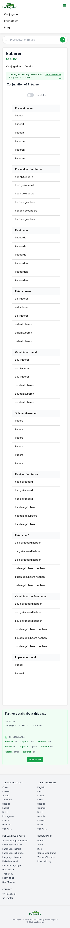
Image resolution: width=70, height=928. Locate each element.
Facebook (11, 894)
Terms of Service (46, 857)
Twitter (9, 898)
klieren (10, 746)
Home (40, 840)
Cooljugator (11, 725)
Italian (40, 799)
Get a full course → (53, 76)
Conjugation (11, 14)
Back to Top (35, 759)
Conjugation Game (46, 853)
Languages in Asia (11, 857)
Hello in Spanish (10, 861)
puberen (29, 751)
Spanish (6, 804)
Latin (39, 791)
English (6, 808)
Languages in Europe (13, 853)
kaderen (11, 741)
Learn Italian (8, 878)
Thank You (7, 873)
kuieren (12, 751)
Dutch (25, 725)
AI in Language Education (15, 840)
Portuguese (8, 816)
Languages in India (11, 849)
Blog (7, 27)
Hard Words (8, 869)
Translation (41, 95)
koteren (47, 746)
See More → (8, 882)
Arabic (5, 795)
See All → (7, 828)
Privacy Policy (44, 861)
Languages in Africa (12, 844)
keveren (44, 741)
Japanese (7, 799)
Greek (5, 787)
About (40, 844)
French (5, 820)
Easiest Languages (11, 865)
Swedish (41, 816)
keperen (28, 741)
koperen (28, 746)
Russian (6, 791)
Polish (40, 824)
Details (28, 66)
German (6, 824)
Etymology (11, 21)
